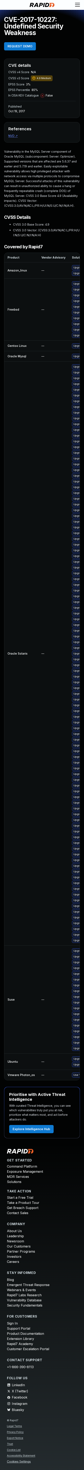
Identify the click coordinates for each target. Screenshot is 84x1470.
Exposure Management (25, 1171)
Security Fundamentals (24, 1305)
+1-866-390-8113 (20, 1367)
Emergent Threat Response (28, 1285)
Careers (13, 1262)
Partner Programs (21, 1251)
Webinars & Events (21, 1290)
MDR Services (18, 1177)
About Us (14, 1231)
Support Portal (18, 1328)
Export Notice (15, 1437)
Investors (14, 1256)
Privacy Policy (15, 1432)
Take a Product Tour (23, 1203)
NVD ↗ (13, 135)
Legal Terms (14, 1426)
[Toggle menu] (77, 5)
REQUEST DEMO (20, 46)
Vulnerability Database (24, 1300)
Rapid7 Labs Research (24, 1295)
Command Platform (22, 1166)
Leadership (15, 1236)
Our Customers (19, 1246)
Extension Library (20, 1339)
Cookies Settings (19, 1461)
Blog (10, 1280)
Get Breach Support (22, 1208)
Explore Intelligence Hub (31, 1129)
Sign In (12, 1323)
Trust (10, 1443)
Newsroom (15, 1241)
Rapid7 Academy (20, 1344)
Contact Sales (17, 1213)
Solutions (14, 1182)
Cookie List (14, 1449)
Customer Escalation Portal (28, 1349)
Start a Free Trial (20, 1197)
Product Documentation (25, 1334)
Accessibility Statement (21, 1455)
